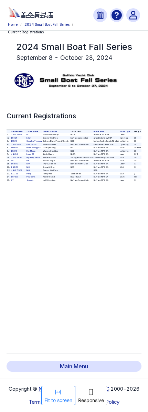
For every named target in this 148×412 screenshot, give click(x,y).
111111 (14, 173)
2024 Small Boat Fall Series (46, 24)
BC (28, 134)
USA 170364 (16, 134)
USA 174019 (16, 157)
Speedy (30, 180)
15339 (14, 151)
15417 (14, 138)
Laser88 (30, 154)
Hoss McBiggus (33, 148)
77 (12, 180)
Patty (29, 173)
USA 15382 (16, 144)
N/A (28, 164)
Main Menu (74, 366)
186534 (14, 167)
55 (12, 160)
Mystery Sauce (33, 157)
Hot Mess (31, 151)
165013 (14, 148)
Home (13, 24)
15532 (14, 141)
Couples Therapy (34, 141)
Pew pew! (31, 177)
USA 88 (14, 154)
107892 (14, 177)
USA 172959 (16, 170)
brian (29, 138)
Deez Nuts (31, 144)
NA (28, 160)
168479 (14, 164)
